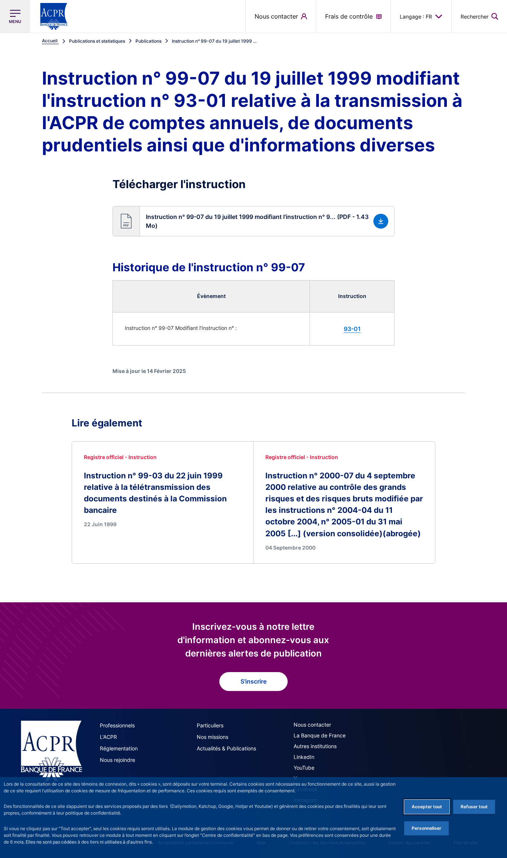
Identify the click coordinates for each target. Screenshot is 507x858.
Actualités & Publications (226, 748)
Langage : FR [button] (416, 16)
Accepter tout (427, 806)
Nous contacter (312, 724)
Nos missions (212, 737)
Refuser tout (474, 806)
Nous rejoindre (117, 760)
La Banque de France (320, 735)
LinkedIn (304, 757)
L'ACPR (108, 737)
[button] (479, 16)
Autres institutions (315, 746)
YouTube (304, 767)
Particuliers (210, 725)
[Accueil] (51, 751)
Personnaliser (426, 828)
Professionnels (117, 725)
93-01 (352, 329)
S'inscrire (253, 681)
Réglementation (119, 748)
